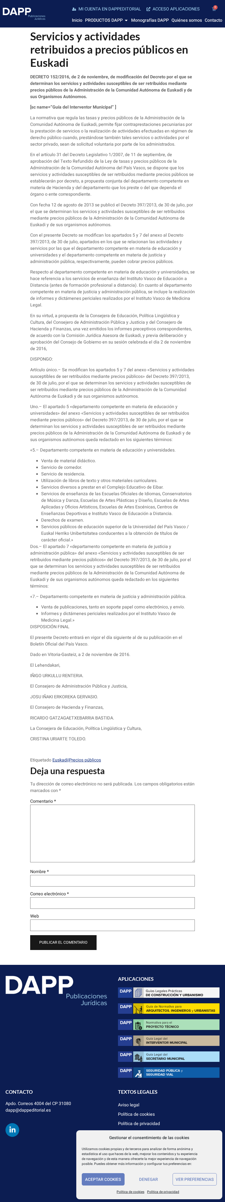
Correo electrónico (49, 894)
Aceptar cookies (103, 1179)
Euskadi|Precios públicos (76, 760)
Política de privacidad (163, 1191)
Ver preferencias (195, 1179)
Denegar (148, 1179)
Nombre (39, 871)
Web (34, 916)
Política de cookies (130, 1191)
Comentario (43, 801)
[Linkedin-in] (12, 1130)
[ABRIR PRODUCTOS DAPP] (126, 20)
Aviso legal (128, 1105)
